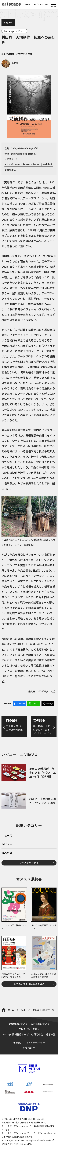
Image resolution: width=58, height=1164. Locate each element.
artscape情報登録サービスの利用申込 (23, 1034)
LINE (35, 703)
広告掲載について (40, 1023)
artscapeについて (18, 1023)
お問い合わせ (29, 1047)
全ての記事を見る (29, 863)
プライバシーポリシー (35, 1042)
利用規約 (17, 1042)
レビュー (8, 22)
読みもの (6, 853)
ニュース (6, 835)
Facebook (21, 703)
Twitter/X (49, 703)
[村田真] (9, 66)
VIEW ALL (28, 754)
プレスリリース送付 (29, 1029)
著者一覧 (50, 1034)
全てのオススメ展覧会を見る (29, 984)
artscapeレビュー (15, 31)
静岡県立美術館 (19, 153)
